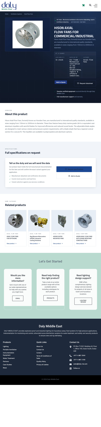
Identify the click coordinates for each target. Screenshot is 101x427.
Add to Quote (60, 82)
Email (18, 298)
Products (50, 298)
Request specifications (75, 169)
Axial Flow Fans (28, 14)
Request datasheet (86, 83)
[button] (90, 5)
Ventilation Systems (16, 14)
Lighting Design (83, 301)
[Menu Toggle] (95, 5)
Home (6, 14)
